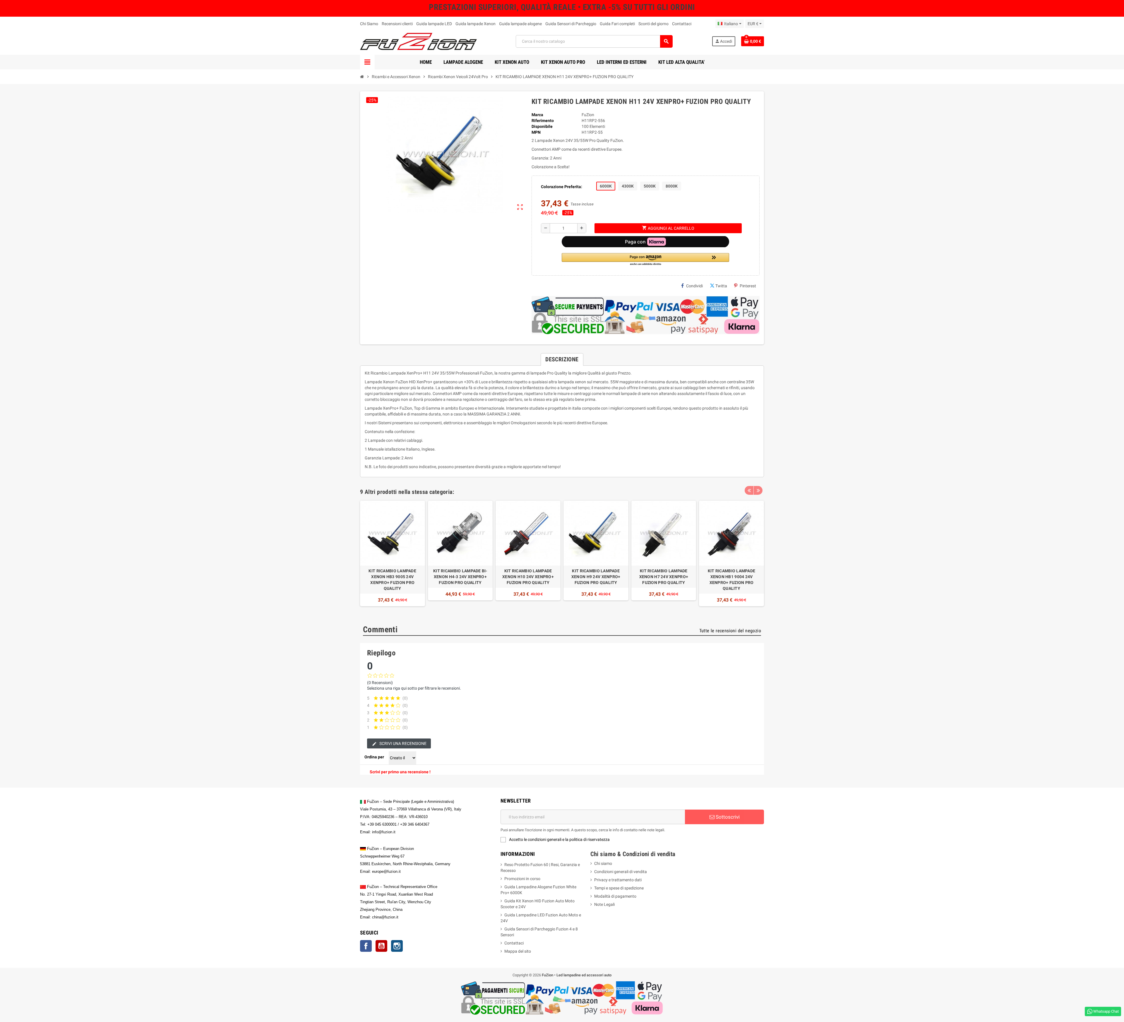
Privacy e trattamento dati (618, 879)
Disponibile (542, 126)
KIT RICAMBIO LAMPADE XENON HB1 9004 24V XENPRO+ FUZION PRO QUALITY (731, 579)
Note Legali (604, 904)
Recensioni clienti (397, 23)
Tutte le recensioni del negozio (730, 630)
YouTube (381, 946)
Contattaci (681, 23)
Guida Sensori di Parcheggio (570, 23)
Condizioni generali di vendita (620, 871)
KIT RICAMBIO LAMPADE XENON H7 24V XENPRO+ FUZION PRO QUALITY (663, 576)
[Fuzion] (418, 41)
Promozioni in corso (522, 878)
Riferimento (543, 120)
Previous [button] (749, 490)
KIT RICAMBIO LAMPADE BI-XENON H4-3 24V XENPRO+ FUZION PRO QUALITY (460, 576)
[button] (645, 259)
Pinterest (748, 286)
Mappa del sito (517, 951)
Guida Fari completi (617, 23)
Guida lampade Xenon (475, 23)
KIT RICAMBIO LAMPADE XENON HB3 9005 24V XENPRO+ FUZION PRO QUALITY (392, 579)
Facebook (366, 946)
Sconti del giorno (653, 23)
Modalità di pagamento (615, 896)
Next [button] (758, 490)
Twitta (721, 286)
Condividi (694, 286)
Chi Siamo (369, 23)
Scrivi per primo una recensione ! (400, 771)
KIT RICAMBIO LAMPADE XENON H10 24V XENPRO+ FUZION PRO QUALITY (528, 576)
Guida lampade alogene (520, 23)
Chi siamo (603, 863)
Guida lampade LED (434, 23)
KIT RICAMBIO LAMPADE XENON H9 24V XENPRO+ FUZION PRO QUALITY (596, 576)
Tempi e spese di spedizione (619, 888)
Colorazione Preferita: (561, 186)
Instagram (397, 946)
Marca (537, 114)
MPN (536, 132)
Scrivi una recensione (402, 743)
